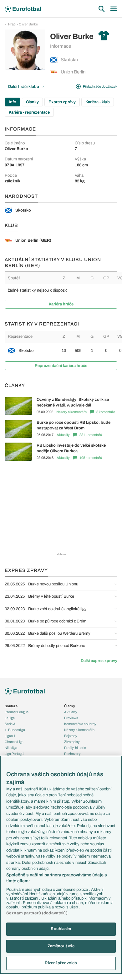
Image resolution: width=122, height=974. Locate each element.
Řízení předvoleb (61, 963)
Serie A (10, 724)
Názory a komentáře (71, 412)
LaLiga (10, 718)
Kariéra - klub (97, 102)
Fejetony (70, 736)
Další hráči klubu (23, 86)
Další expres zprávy (99, 661)
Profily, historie (75, 748)
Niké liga (11, 748)
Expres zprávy (62, 102)
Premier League (16, 712)
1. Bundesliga (15, 730)
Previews (71, 718)
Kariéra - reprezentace (29, 112)
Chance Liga (14, 742)
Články (32, 102)
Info (12, 102)
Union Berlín (73, 71)
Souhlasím (61, 929)
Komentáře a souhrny (80, 724)
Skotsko (69, 59)
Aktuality (63, 435)
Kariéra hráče (61, 304)
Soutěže (11, 706)
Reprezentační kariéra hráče (61, 365)
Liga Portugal (14, 754)
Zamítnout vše (61, 946)
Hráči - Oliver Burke (23, 24)
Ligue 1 (10, 736)
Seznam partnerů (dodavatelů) (37, 913)
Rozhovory (72, 754)
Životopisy (72, 742)
